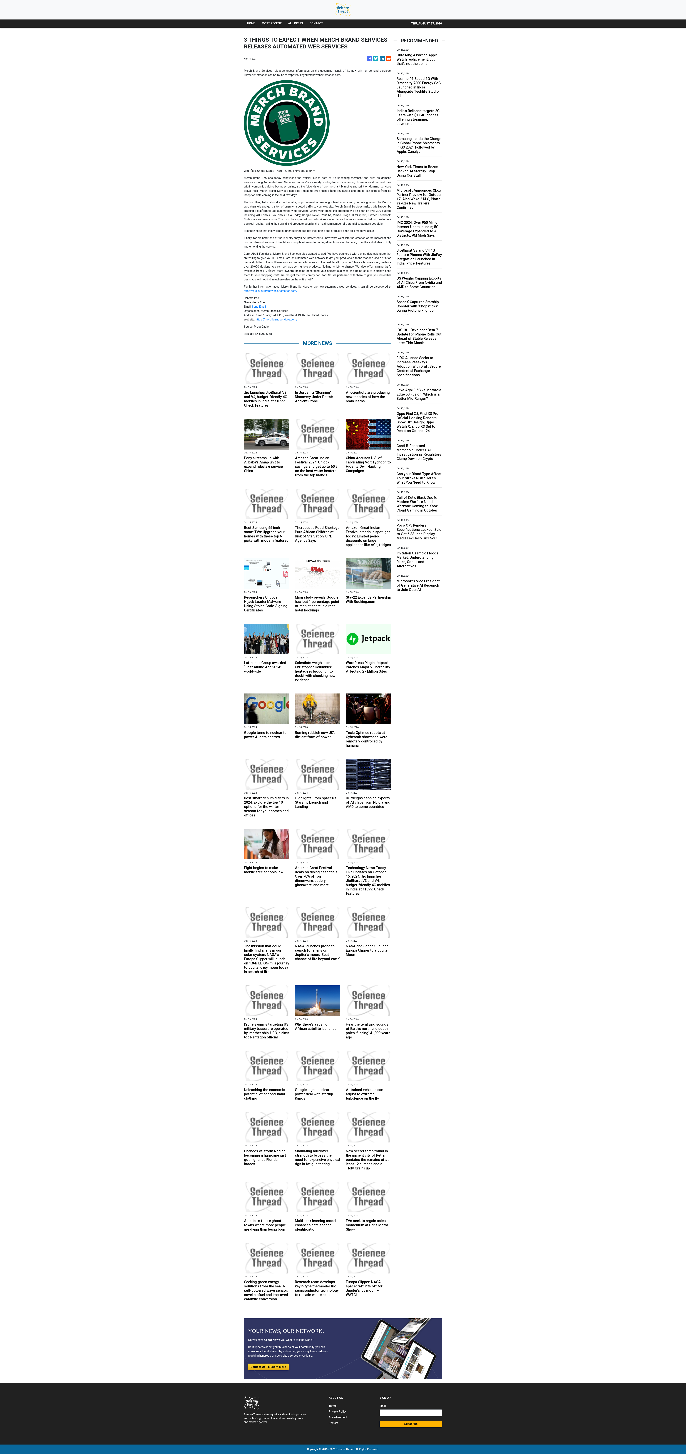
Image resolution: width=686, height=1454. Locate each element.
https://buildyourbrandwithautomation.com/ (270, 291)
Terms (333, 1406)
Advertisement (338, 1417)
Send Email (259, 306)
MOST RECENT (272, 23)
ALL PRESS (295, 23)
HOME (251, 23)
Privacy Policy (338, 1411)
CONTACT (316, 23)
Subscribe (410, 1424)
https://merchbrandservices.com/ (276, 319)
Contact (333, 1423)
